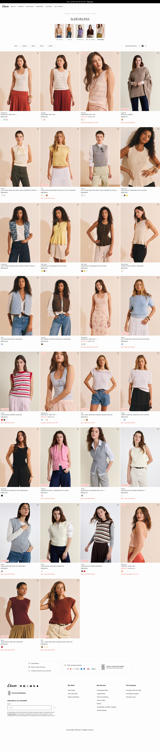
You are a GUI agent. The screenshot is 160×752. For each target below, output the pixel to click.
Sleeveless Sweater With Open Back (14, 490)
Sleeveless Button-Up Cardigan (13, 566)
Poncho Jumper (127, 114)
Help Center (71, 690)
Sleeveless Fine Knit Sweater (12, 642)
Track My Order (73, 693)
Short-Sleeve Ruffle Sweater (132, 266)
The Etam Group (131, 697)
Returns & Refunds (73, 697)
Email (9, 704)
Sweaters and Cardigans (84, 13)
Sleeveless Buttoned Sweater (132, 490)
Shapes (94, 13)
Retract (99, 703)
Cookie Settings (101, 710)
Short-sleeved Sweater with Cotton (135, 415)
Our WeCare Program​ (132, 693)
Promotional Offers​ (102, 690)
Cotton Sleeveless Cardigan (11, 339)
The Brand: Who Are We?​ (133, 690)
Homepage (67, 13)
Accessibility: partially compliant (106, 707)
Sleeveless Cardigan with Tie (92, 490)
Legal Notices (101, 693)
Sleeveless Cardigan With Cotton (134, 190)
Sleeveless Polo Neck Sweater (52, 566)
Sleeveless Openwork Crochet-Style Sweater (58, 190)
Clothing (73, 13)
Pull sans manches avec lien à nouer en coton (18, 190)
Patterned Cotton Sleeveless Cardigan (56, 339)
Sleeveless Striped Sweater (11, 415)
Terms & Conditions (103, 697)
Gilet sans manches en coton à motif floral (18, 266)
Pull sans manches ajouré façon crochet (97, 415)
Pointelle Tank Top (8, 114)
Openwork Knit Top (48, 114)
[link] (13, 6)
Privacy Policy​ (101, 700)
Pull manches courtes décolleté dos (135, 339)
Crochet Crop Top (128, 566)
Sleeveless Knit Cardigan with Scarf (55, 490)
